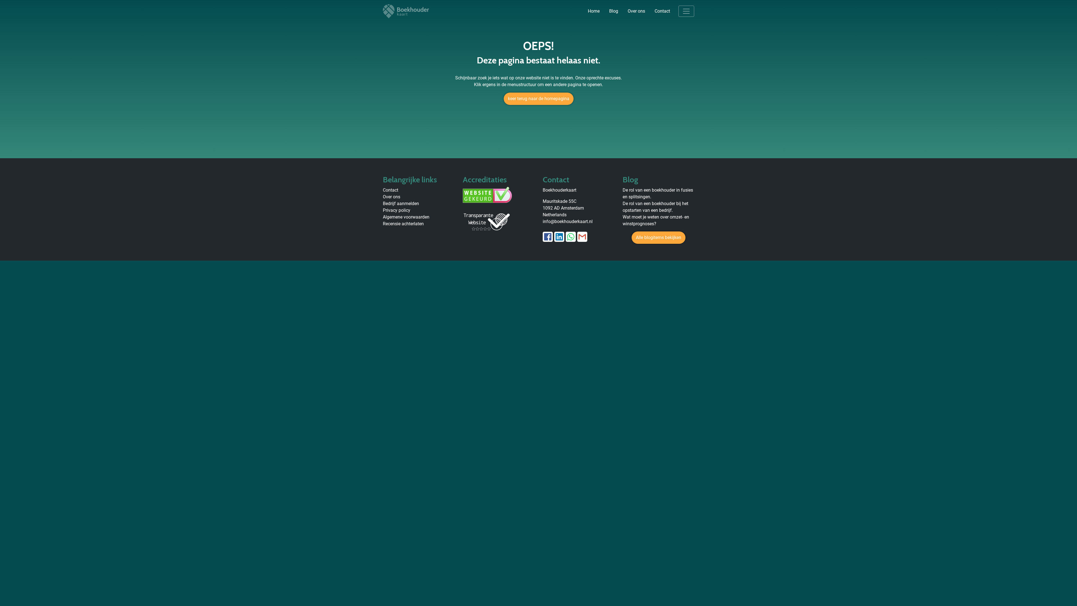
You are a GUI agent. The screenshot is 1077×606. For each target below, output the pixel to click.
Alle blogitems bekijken (658, 237)
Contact (662, 11)
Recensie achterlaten (403, 223)
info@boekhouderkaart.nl (568, 221)
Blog (613, 11)
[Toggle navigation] (686, 11)
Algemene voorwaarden (406, 217)
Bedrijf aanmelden (401, 203)
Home (594, 11)
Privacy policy (396, 210)
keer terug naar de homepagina (538, 98)
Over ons (636, 11)
